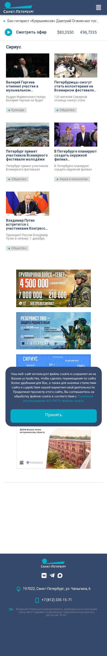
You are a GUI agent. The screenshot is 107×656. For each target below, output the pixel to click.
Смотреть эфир (31, 32)
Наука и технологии (74, 179)
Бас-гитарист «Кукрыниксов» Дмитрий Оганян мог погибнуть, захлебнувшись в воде (55, 21)
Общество (67, 110)
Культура (17, 110)
